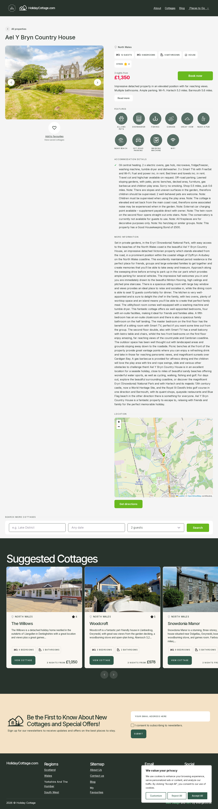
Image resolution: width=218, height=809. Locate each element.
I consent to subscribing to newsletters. (158, 725)
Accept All (197, 795)
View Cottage (23, 660)
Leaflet (181, 495)
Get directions (128, 504)
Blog (182, 8)
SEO (188, 802)
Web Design (173, 802)
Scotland (50, 769)
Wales (48, 775)
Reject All (177, 795)
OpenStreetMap (194, 495)
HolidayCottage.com (41, 8)
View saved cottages (54, 140)
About (157, 8)
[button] (163, 455)
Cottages (170, 8)
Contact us (97, 775)
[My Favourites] (210, 8)
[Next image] (97, 82)
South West (51, 792)
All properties (18, 29)
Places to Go (197, 8)
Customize (156, 795)
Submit (138, 734)
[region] (176, 784)
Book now (195, 75)
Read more (124, 98)
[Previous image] (11, 82)
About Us (96, 769)
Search (198, 527)
